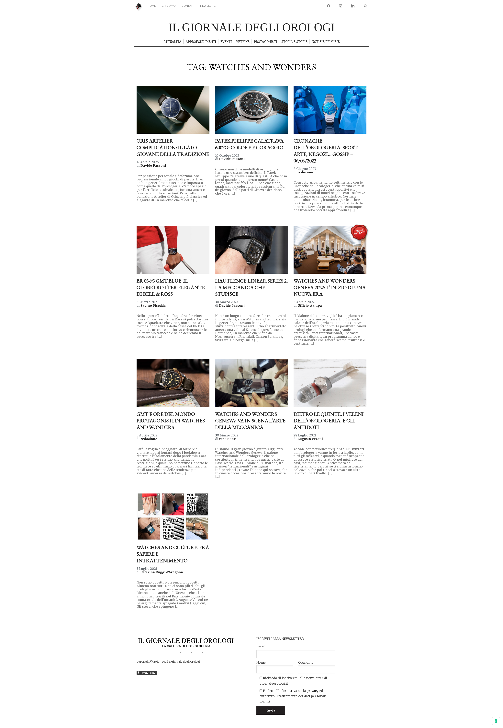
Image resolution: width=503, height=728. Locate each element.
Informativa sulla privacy (298, 691)
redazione (305, 172)
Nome (261, 662)
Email (261, 647)
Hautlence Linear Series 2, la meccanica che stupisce (251, 287)
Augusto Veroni (310, 439)
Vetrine (243, 42)
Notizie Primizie (326, 42)
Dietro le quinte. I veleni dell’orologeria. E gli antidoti (329, 421)
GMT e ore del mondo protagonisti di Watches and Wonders (171, 421)
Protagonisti (265, 42)
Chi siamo (169, 5)
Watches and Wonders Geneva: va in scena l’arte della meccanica (250, 421)
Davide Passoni (153, 165)
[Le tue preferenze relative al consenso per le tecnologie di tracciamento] (496, 721)
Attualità (172, 42)
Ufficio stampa (309, 305)
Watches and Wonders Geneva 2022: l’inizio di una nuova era (330, 287)
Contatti (188, 5)
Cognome (305, 662)
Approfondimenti (201, 42)
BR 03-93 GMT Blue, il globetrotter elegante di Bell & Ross (171, 287)
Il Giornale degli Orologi (251, 27)
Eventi (226, 42)
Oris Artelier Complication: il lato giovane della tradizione (173, 147)
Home (152, 5)
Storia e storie (294, 42)
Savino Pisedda (153, 305)
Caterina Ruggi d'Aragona (161, 572)
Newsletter (208, 5)
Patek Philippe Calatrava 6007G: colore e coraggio (249, 144)
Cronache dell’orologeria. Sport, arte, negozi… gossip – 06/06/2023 (326, 150)
